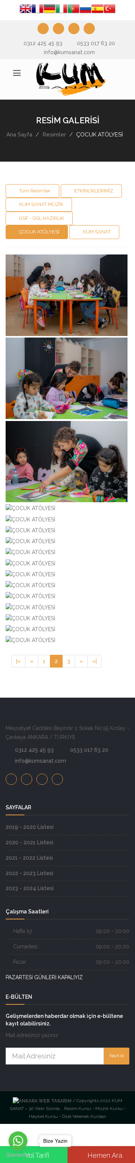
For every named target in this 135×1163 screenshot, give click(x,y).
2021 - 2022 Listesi (29, 858)
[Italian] (62, 10)
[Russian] (86, 10)
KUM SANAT (96, 232)
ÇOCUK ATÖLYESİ (38, 232)
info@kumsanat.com (69, 52)
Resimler (54, 134)
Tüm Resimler (34, 191)
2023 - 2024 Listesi (30, 888)
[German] (50, 10)
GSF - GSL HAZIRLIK (41, 218)
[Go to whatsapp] (18, 1140)
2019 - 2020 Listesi (30, 827)
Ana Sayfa (19, 134)
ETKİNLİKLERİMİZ (93, 191)
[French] (38, 10)
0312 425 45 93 (43, 43)
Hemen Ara (104, 1155)
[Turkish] (110, 10)
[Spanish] (98, 10)
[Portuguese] (74, 10)
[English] (26, 10)
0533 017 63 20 (96, 43)
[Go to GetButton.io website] (18, 1155)
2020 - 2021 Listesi (29, 842)
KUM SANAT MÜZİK (40, 204)
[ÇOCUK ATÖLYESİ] (65, 255)
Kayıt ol (117, 1055)
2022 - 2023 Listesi (29, 873)
